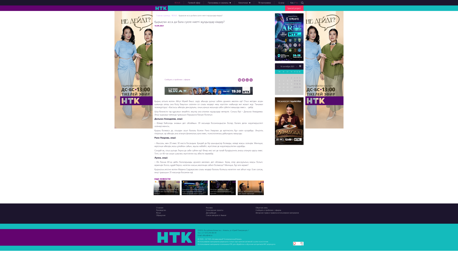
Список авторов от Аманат (216, 215)
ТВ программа (264, 2)
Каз (291, 2)
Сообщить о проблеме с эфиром (177, 79)
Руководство (161, 210)
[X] (251, 80)
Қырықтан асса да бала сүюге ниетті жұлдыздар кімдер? (200, 15)
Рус (296, 2)
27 (279, 90)
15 (287, 84)
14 (283, 84)
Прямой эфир (194, 2)
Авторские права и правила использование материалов (277, 213)
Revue (158, 213)
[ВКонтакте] (239, 80)
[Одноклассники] (243, 80)
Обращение (161, 215)
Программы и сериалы (218, 2)
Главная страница (163, 15)
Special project (294, 8)
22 (288, 87)
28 (284, 90)
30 (291, 90)
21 (283, 87)
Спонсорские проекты (214, 210)
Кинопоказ (243, 2)
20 (279, 87)
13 (279, 84)
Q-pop (281, 2)
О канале (159, 207)
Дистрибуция (211, 213)
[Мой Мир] (247, 80)
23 (291, 87)
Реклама (209, 207)
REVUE (177, 2)
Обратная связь (262, 207)
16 (291, 84)
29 (288, 90)
